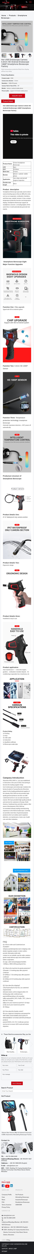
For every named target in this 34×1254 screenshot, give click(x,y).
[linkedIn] (11, 1185)
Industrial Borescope (21, 1199)
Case (3, 1197)
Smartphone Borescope (22, 1202)
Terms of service (6, 1204)
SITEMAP (4, 1251)
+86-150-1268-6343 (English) (14, 1163)
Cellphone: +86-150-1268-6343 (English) (15, 1227)
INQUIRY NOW (17, 96)
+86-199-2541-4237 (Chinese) (16, 1159)
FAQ (3, 1202)
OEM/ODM (18, 1204)
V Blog (8, 1240)
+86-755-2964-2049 (9, 1156)
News (3, 1199)
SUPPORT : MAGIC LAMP (9, 1248)
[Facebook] (3, 1185)
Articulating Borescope (22, 1197)
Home (3, 15)
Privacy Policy (6, 1207)
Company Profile (7, 1194)
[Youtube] (7, 1186)
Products (12, 15)
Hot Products (19, 1194)
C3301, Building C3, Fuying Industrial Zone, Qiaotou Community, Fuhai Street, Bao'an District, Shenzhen (16, 1169)
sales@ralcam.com (9, 1165)
